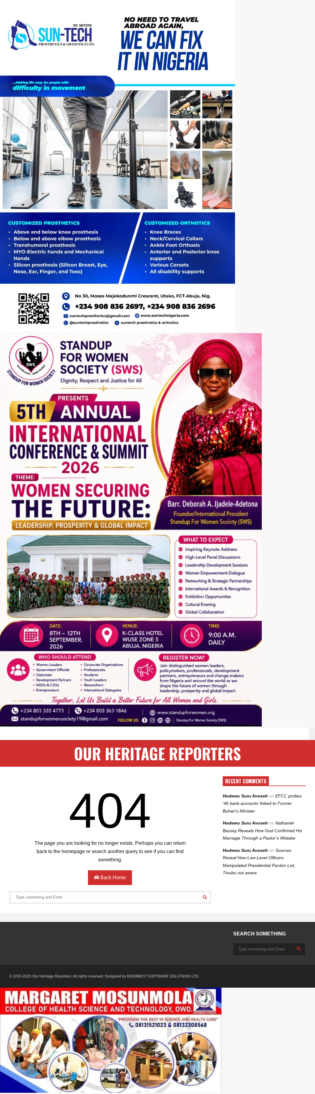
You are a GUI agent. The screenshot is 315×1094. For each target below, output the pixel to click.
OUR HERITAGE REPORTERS (157, 753)
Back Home (112, 877)
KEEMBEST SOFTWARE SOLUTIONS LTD (162, 976)
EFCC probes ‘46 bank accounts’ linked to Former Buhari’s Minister (262, 803)
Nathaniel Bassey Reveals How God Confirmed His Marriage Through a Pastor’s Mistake (262, 830)
